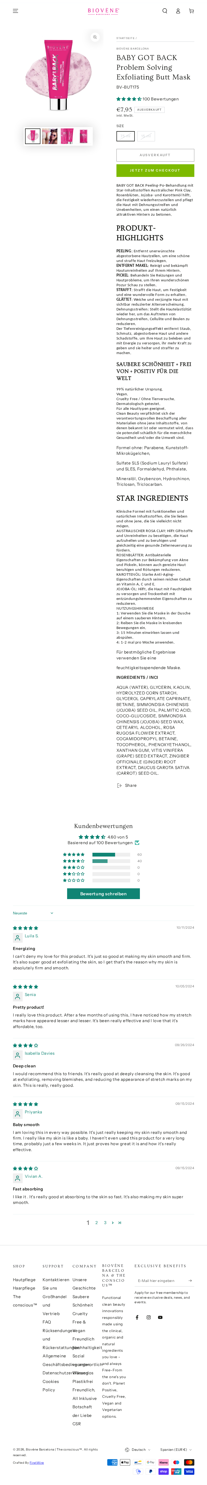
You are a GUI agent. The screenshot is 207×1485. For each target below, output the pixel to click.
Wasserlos (83, 1372)
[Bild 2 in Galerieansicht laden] (49, 136)
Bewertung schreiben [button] (103, 893)
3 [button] (105, 1222)
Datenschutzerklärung (65, 1372)
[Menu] (15, 11)
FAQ (47, 1322)
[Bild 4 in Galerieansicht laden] (83, 136)
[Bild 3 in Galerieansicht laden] (66, 136)
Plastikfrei (83, 1381)
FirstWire (37, 1463)
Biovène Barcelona (132, 48)
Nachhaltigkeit (87, 1347)
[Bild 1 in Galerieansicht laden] (32, 136)
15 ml (146, 136)
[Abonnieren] (191, 1280)
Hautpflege (24, 1279)
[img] (25, 928)
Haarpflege (24, 1288)
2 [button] (96, 1222)
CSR (77, 1423)
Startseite (125, 38)
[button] (164, 11)
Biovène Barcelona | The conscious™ (54, 1449)
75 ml (125, 136)
